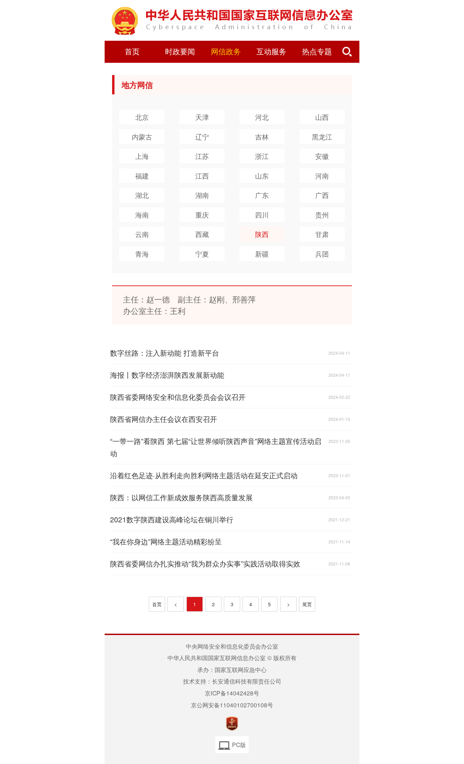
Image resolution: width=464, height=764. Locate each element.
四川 (262, 215)
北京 (142, 117)
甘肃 (322, 234)
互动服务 (271, 52)
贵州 (322, 215)
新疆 (262, 254)
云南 (142, 234)
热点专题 (317, 52)
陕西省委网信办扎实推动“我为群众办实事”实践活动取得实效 (205, 563)
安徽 (322, 156)
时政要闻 (180, 52)
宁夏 (202, 254)
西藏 (202, 234)
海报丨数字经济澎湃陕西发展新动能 (167, 375)
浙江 (262, 156)
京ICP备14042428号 (232, 693)
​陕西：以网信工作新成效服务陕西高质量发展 (181, 497)
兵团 (322, 254)
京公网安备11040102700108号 (232, 705)
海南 (142, 215)
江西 (202, 176)
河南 (322, 176)
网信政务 (226, 52)
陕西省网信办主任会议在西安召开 (163, 419)
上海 (142, 156)
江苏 (202, 156)
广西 (322, 195)
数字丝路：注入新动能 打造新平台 (164, 353)
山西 (322, 117)
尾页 (307, 604)
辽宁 (202, 137)
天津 (202, 117)
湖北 (142, 195)
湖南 (202, 195)
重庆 (202, 215)
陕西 (262, 234)
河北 (262, 117)
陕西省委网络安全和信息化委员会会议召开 (178, 397)
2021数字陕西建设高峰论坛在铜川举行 (171, 519)
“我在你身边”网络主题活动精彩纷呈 (166, 541)
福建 (142, 176)
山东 (262, 176)
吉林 (262, 137)
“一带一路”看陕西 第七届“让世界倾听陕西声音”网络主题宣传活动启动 (215, 447)
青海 (142, 254)
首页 (132, 52)
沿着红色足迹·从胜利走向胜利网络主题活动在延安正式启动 (204, 475)
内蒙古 (142, 137)
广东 (262, 195)
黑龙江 (322, 137)
